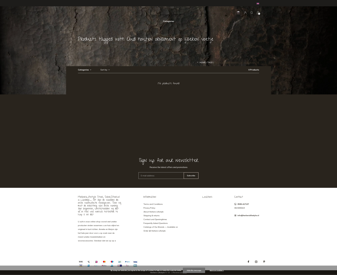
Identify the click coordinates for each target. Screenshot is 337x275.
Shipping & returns (151, 215)
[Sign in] (245, 13)
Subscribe (191, 175)
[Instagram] (256, 262)
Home (202, 62)
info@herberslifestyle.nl (248, 215)
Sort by (103, 70)
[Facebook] (248, 262)
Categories (168, 21)
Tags (210, 62)
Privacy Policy (149, 208)
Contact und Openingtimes (155, 219)
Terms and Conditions (153, 204)
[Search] (252, 13)
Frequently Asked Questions (155, 223)
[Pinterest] (264, 262)
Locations (207, 197)
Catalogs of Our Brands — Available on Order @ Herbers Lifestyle (160, 229)
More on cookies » (217, 270)
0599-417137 (243, 204)
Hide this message (194, 270)
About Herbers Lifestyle (153, 212)
